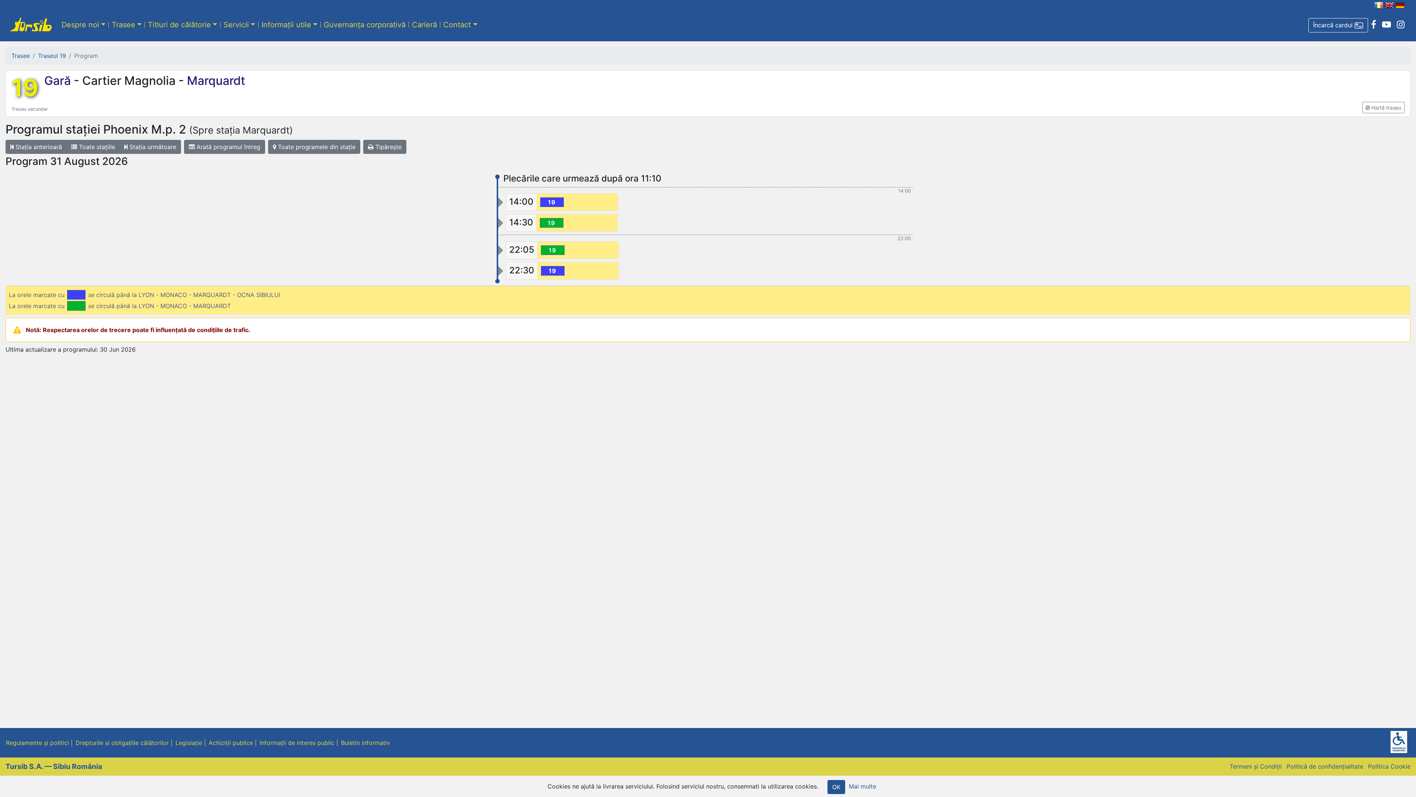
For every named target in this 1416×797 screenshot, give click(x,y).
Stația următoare (152, 147)
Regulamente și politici (37, 742)
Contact (457, 25)
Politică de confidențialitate (1325, 766)
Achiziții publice (231, 742)
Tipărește (388, 147)
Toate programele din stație (315, 147)
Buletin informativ (365, 742)
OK (836, 787)
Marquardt (214, 80)
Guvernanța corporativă (365, 25)
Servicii (236, 25)
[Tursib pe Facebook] (1373, 24)
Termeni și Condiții (1256, 766)
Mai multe (862, 786)
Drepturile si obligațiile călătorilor (122, 742)
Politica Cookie (1389, 766)
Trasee (123, 25)
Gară (59, 80)
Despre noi (80, 25)
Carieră (424, 25)
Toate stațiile (96, 147)
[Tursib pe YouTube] (1386, 24)
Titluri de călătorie (179, 25)
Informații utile (286, 25)
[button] (1338, 25)
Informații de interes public (297, 742)
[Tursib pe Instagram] (1401, 24)
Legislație (189, 742)
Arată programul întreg (227, 147)
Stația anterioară (38, 147)
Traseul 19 (52, 55)
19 (24, 88)
